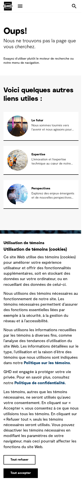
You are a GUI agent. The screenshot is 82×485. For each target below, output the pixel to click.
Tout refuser (19, 459)
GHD (7, 6)
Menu (20, 6)
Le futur (37, 120)
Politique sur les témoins (47, 363)
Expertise (38, 154)
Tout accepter (20, 473)
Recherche (74, 6)
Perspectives (40, 188)
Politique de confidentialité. (40, 383)
